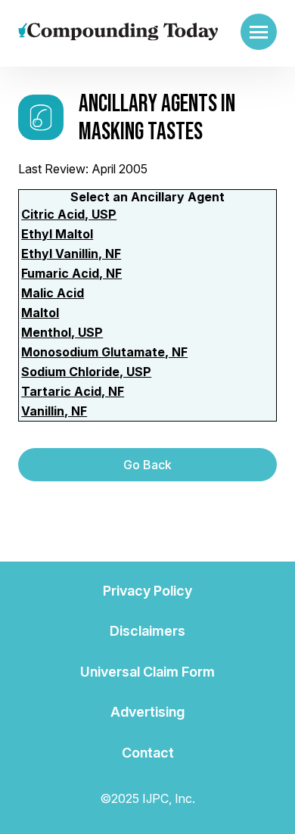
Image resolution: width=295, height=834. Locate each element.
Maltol (40, 312)
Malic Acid (52, 292)
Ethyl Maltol (57, 233)
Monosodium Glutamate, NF (104, 351)
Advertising (147, 712)
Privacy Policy (147, 591)
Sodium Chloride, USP (86, 371)
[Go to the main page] (118, 32)
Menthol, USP (62, 332)
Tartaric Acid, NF (72, 391)
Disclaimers (147, 631)
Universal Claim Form (147, 672)
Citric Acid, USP (68, 214)
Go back (147, 464)
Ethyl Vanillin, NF (71, 253)
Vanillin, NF (54, 411)
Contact (148, 753)
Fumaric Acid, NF (71, 273)
